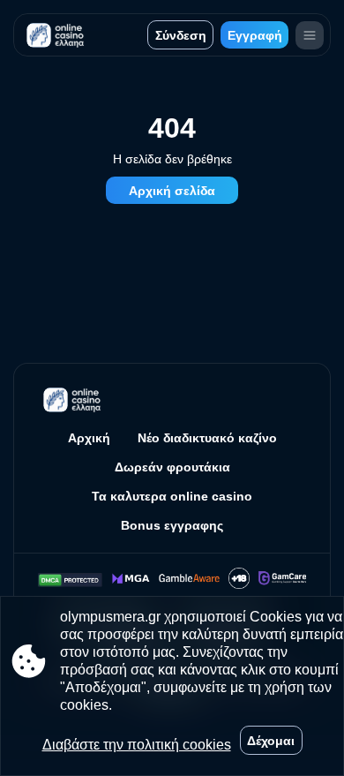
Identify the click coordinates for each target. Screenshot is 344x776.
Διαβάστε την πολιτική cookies (136, 744)
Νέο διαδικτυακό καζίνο (207, 438)
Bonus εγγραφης (172, 525)
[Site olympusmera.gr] (57, 34)
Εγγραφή (255, 35)
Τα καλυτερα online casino (172, 496)
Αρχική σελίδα (172, 191)
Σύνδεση (180, 35)
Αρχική (89, 438)
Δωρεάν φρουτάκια (172, 467)
